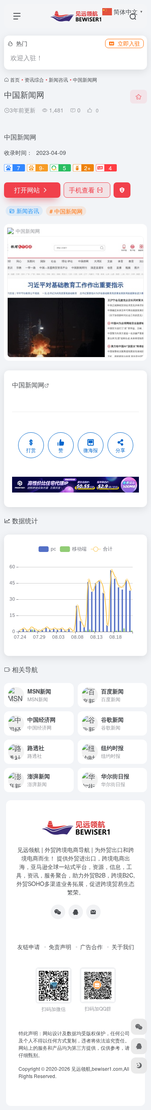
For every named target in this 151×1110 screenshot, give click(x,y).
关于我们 (123, 947)
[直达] (66, 689)
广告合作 (91, 947)
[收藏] (138, 97)
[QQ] (75, 912)
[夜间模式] (139, 1065)
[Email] (93, 912)
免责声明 (60, 947)
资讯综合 (34, 79)
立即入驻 (129, 43)
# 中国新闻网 (66, 211)
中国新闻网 (28, 384)
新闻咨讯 (58, 79)
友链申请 (28, 947)
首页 (15, 79)
